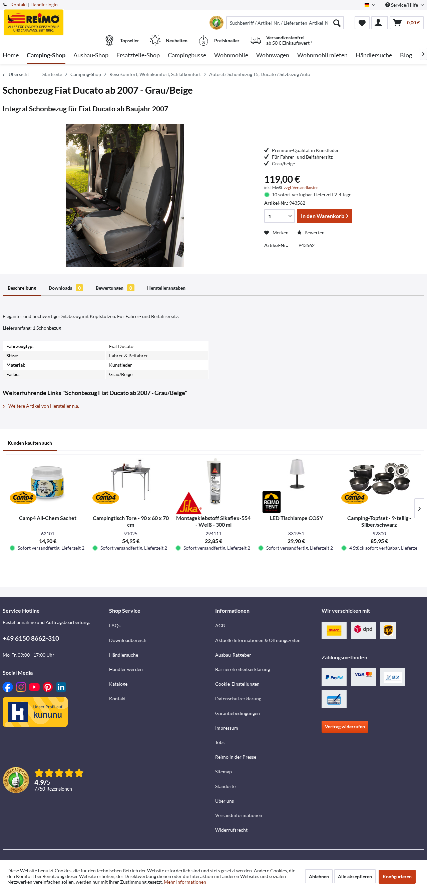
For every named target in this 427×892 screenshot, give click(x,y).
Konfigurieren (397, 876)
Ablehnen (319, 876)
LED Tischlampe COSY (296, 518)
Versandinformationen (238, 815)
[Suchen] (337, 22)
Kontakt (18, 4)
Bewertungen (114, 288)
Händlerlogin (44, 4)
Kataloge (118, 684)
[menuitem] (285, 22)
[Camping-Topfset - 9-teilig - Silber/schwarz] (379, 481)
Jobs (220, 742)
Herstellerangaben (166, 288)
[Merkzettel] (362, 22)
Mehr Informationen (185, 882)
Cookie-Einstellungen (237, 684)
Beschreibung (22, 288)
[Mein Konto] (379, 22)
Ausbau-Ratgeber (233, 655)
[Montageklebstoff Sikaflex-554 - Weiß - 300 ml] (213, 481)
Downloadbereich (127, 640)
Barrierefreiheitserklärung (242, 669)
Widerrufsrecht (231, 830)
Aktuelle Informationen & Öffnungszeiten (258, 640)
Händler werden (126, 669)
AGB (220, 625)
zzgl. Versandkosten (301, 187)
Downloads (65, 288)
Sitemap (223, 771)
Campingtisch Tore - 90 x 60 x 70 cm (130, 521)
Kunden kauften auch (30, 443)
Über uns (224, 801)
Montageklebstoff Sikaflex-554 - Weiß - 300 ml (213, 521)
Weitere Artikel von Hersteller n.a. (43, 406)
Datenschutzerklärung (238, 698)
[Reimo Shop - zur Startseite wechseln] (55, 19)
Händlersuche (123, 655)
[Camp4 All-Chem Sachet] (48, 481)
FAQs (114, 625)
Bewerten (314, 232)
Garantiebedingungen (237, 713)
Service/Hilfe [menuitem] (404, 5)
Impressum (226, 728)
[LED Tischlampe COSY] (296, 481)
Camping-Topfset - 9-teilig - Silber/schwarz (379, 521)
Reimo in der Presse (235, 757)
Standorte (225, 786)
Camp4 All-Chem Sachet (47, 518)
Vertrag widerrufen (345, 726)
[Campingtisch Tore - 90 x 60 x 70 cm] (130, 481)
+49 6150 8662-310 (31, 638)
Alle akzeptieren (355, 876)
